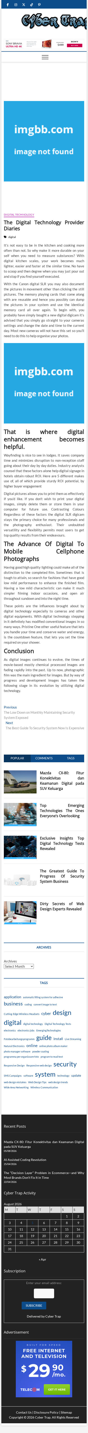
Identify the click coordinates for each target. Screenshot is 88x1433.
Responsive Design (14, 1065)
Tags (70, 758)
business (13, 1003)
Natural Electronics (14, 1046)
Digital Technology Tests (58, 1023)
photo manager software (17, 1051)
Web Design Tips (37, 1082)
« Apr (42, 1259)
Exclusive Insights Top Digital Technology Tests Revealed (62, 843)
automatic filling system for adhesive (43, 997)
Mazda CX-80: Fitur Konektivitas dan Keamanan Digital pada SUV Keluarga (62, 780)
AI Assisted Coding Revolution (25, 1160)
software (28, 1075)
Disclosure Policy (46, 1412)
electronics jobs (26, 1030)
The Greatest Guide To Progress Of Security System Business (62, 876)
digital (12, 237)
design (62, 1012)
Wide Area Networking (16, 1087)
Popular (17, 758)
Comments (44, 758)
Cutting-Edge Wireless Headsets (21, 1013)
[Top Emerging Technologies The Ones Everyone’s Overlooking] (20, 805)
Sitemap (66, 1412)
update (76, 1075)
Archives (10, 961)
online (31, 1045)
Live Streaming (73, 1039)
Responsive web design (39, 1065)
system (45, 1074)
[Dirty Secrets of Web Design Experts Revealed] (20, 904)
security (65, 1064)
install (58, 1038)
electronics (10, 1030)
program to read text (52, 1056)
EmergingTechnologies (48, 1030)
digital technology (33, 1023)
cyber (46, 1013)
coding (28, 1004)
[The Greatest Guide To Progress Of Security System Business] (20, 871)
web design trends (58, 1082)
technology (63, 1075)
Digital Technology (19, 214)
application (12, 997)
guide (44, 1037)
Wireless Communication (44, 1087)
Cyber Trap (53, 1316)
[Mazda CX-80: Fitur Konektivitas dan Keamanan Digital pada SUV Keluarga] (20, 773)
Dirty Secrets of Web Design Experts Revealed (62, 906)
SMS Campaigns (13, 1075)
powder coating (40, 1051)
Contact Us (24, 1412)
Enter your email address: (44, 1299)
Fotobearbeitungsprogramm (19, 1039)
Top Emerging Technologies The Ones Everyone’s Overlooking (62, 810)
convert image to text (45, 1004)
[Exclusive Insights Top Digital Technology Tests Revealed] (20, 838)
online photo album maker (53, 1046)
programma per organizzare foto (21, 1056)
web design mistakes (15, 1082)
